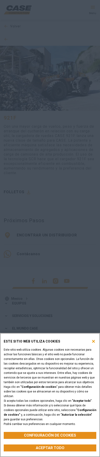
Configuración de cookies (50, 435)
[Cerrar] (93, 341)
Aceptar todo (50, 448)
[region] (50, 395)
